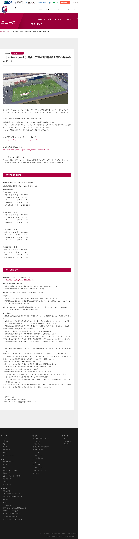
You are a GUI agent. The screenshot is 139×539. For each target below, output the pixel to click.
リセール (5, 499)
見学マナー (38, 455)
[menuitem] (39, 10)
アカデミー (68, 19)
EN (15, 11)
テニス (66, 444)
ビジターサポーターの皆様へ (12, 476)
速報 (4, 467)
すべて (32, 19)
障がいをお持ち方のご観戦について (14, 508)
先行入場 (5, 481)
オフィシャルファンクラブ (11, 513)
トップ (2, 31)
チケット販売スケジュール (11, 494)
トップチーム (37, 464)
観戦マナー (38, 444)
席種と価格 (6, 491)
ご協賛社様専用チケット (11, 516)
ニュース (39, 9)
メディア (58, 19)
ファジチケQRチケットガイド (12, 496)
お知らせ (41, 19)
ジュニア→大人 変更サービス (12, 519)
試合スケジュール (8, 462)
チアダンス (67, 441)
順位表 (5, 464)
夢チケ (5, 502)
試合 (47, 9)
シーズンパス (7, 505)
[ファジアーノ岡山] (4, 9)
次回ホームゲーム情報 (10, 470)
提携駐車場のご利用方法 (41, 447)
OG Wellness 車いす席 (10, 511)
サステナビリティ (37, 24)
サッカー (67, 438)
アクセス (65, 9)
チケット (55, 9)
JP (15, 8)
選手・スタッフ (39, 467)
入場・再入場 (7, 484)
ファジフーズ (7, 479)
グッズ (5, 452)
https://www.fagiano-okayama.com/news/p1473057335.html (26, 150)
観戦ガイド (6, 473)
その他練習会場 (38, 458)
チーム (74, 9)
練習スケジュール (40, 470)
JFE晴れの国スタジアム (41, 438)
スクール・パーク (17, 53)
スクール (65, 436)
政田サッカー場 (38, 449)
